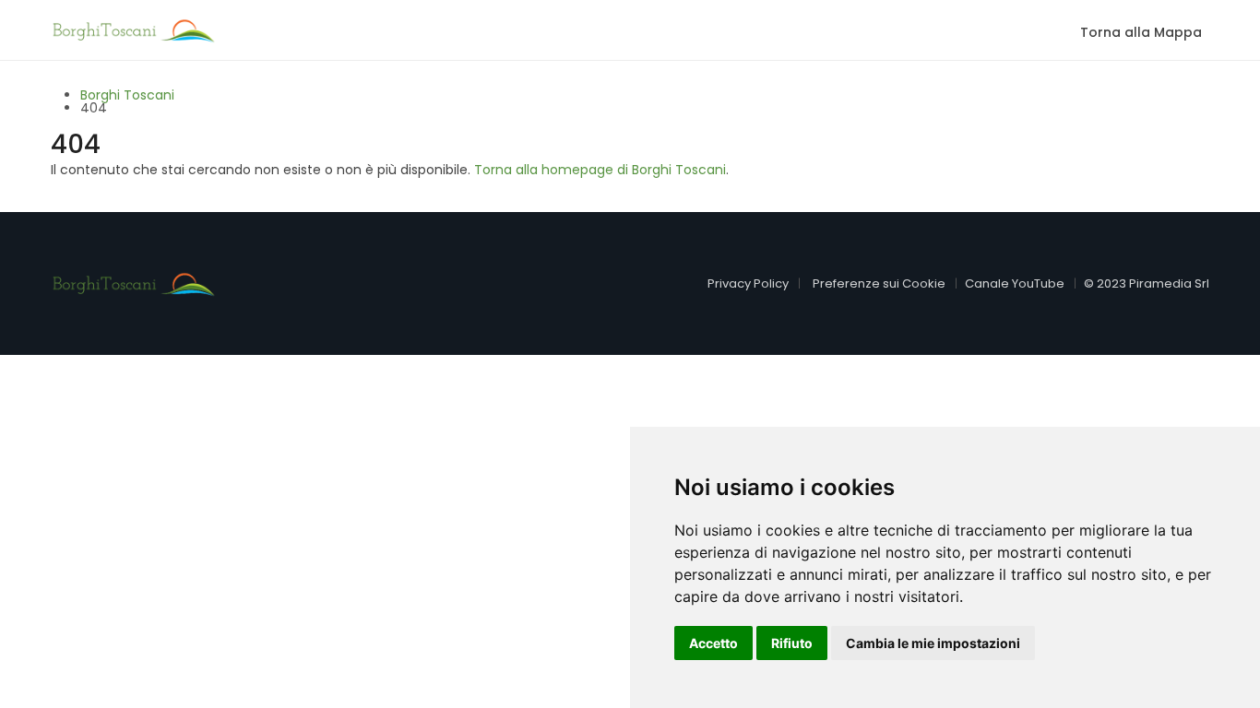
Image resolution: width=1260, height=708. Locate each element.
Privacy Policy (748, 283)
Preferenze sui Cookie (879, 283)
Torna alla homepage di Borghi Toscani (600, 169)
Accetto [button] (713, 643)
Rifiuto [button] (792, 643)
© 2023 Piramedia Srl (1146, 283)
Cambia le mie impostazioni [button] (933, 643)
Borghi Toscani (127, 95)
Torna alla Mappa (1141, 32)
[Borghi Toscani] (134, 28)
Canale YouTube (1014, 283)
